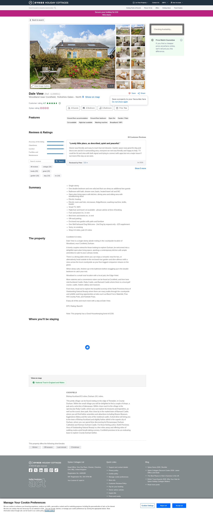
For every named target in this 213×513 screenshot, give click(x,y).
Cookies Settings (147, 505)
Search (61, 161)
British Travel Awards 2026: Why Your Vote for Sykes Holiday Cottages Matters (164, 480)
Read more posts (154, 484)
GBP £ (164, 2)
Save (134, 93)
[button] (33, 56)
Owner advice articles (116, 490)
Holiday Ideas (166, 8)
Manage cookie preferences (118, 477)
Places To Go (148, 8)
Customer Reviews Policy (117, 483)
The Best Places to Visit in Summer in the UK (163, 476)
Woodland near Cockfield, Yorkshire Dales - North (64, 97)
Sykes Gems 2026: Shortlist (157, 467)
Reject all (163, 505)
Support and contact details (118, 467)
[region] (106, 506)
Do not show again (120, 102)
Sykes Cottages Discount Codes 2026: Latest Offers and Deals (163, 471)
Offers (157, 8)
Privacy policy (113, 470)
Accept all (179, 505)
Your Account (176, 2)
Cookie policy (113, 473)
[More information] (181, 40)
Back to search (38, 20)
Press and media (115, 496)
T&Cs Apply (106, 15)
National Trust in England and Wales (50, 383)
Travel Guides (178, 8)
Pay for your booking (116, 486)
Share (143, 93)
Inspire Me (112, 493)
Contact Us (155, 2)
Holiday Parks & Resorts (133, 8)
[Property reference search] (55, 8)
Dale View (36, 93)
